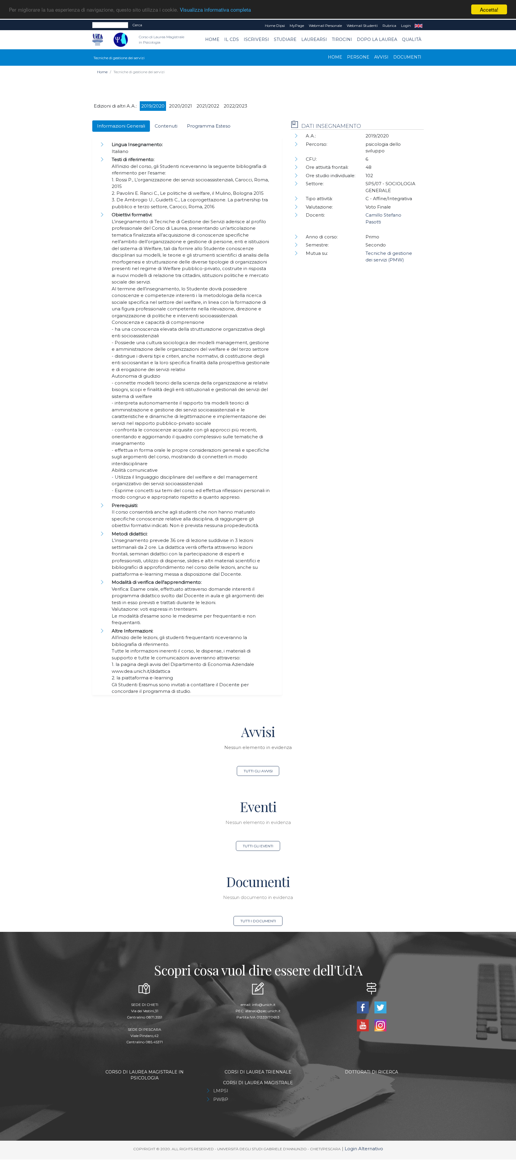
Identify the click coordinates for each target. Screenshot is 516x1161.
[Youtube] (363, 1025)
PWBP (220, 1099)
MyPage (297, 25)
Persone (358, 57)
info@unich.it (264, 1004)
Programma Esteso (209, 126)
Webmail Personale (325, 25)
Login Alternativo (364, 1148)
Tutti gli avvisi (258, 771)
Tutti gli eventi (258, 846)
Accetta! (489, 9)
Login (406, 25)
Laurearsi (314, 39)
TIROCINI (342, 39)
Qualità (411, 39)
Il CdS (231, 39)
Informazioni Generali (121, 126)
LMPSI (220, 1090)
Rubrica (389, 25)
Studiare (285, 39)
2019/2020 (153, 106)
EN (418, 26)
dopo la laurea (377, 39)
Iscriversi (256, 39)
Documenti (407, 57)
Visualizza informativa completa (215, 9)
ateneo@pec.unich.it (263, 1011)
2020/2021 (180, 106)
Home (212, 39)
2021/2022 (207, 106)
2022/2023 (235, 106)
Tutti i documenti (258, 921)
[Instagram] (380, 1025)
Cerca (137, 25)
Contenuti (166, 126)
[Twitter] (380, 1007)
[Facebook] (363, 1007)
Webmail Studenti (362, 25)
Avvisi (381, 57)
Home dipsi (275, 25)
